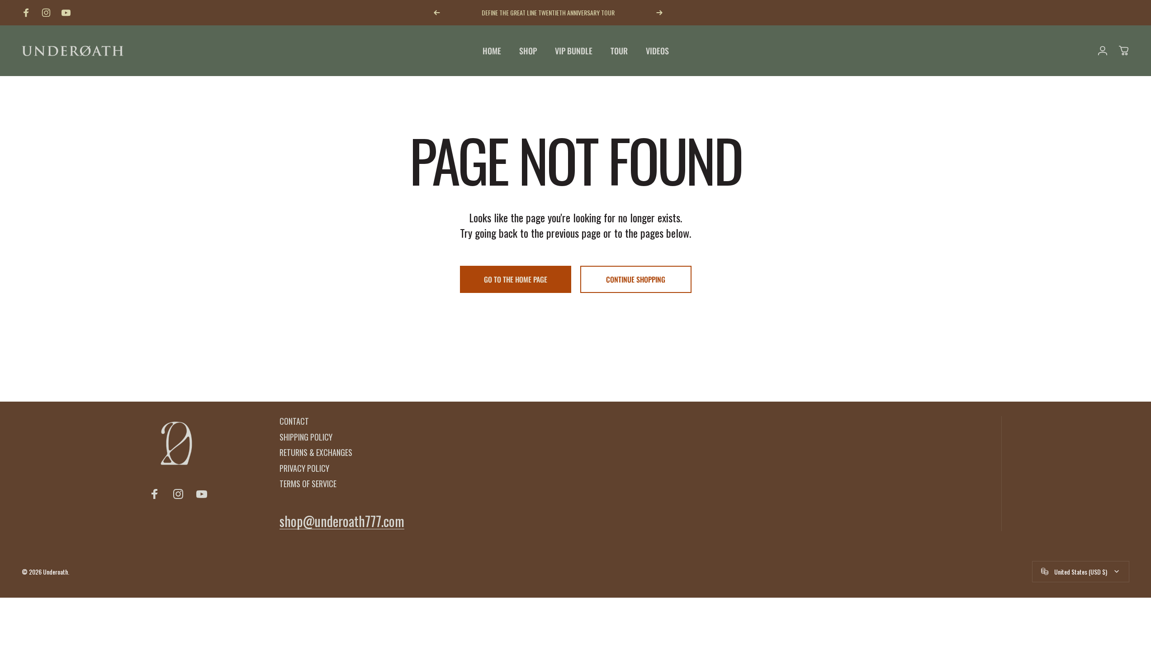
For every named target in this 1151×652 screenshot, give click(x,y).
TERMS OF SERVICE (307, 484)
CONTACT (294, 421)
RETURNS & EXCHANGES (315, 452)
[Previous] (437, 12)
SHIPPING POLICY (305, 437)
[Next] (659, 12)
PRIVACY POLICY (304, 468)
